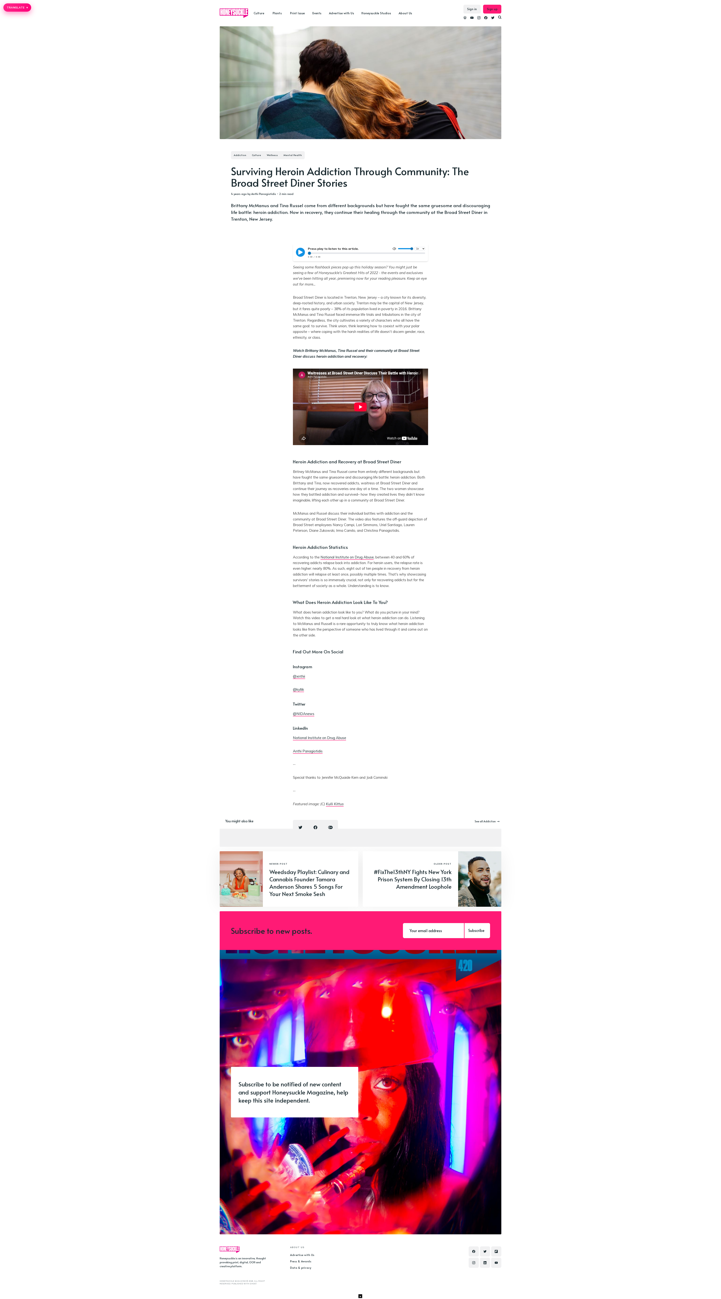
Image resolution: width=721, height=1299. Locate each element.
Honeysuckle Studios (376, 13)
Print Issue (297, 13)
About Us (405, 13)
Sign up (492, 9)
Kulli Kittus (335, 804)
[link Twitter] (492, 18)
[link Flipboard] (496, 1251)
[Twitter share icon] (300, 827)
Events (316, 13)
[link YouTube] (472, 18)
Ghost (253, 1284)
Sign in (472, 9)
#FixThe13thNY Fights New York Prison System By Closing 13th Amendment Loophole (412, 879)
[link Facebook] (485, 18)
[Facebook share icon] (315, 827)
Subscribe (476, 930)
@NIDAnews (303, 713)
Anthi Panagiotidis (263, 194)
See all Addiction (485, 821)
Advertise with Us (341, 13)
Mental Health (293, 155)
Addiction (240, 155)
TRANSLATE (17, 7)
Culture (256, 155)
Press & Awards (300, 1261)
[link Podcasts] (465, 18)
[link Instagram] (478, 18)
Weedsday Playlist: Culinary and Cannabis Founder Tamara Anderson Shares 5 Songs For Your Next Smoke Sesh (309, 883)
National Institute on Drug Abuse (347, 557)
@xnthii (299, 676)
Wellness (272, 155)
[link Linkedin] (485, 1263)
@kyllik (298, 689)
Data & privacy (300, 1267)
